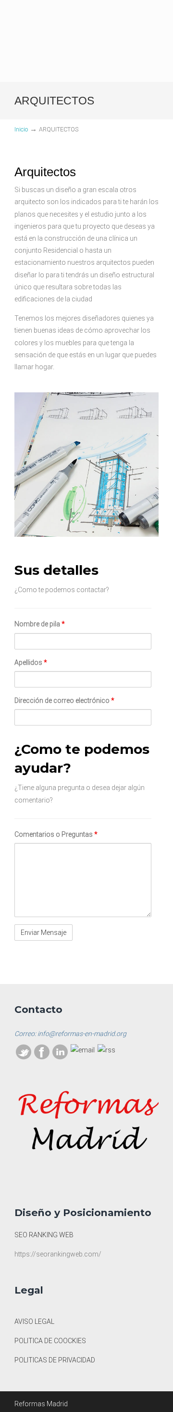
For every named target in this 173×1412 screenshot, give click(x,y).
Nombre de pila (39, 624)
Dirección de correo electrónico (64, 700)
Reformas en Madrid (86, 23)
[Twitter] (23, 1057)
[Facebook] (41, 1057)
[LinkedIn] (60, 1057)
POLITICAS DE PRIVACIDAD (54, 1360)
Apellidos (30, 662)
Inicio (21, 129)
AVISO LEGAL (34, 1321)
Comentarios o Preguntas (56, 834)
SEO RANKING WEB (44, 1235)
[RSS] (106, 1050)
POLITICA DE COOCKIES (50, 1341)
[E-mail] (83, 1050)
